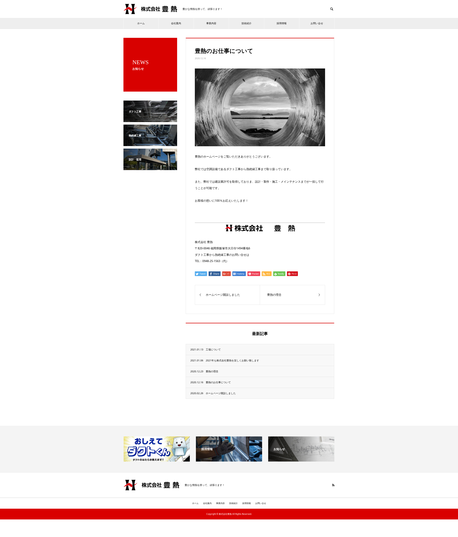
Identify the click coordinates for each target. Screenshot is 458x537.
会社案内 (176, 23)
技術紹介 (247, 23)
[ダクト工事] (150, 120)
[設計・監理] (150, 168)
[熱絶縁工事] (150, 144)
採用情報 (282, 23)
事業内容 (211, 23)
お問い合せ (317, 23)
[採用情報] (229, 460)
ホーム (141, 23)
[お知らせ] (301, 460)
